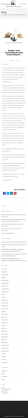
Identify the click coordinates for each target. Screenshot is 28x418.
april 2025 (3, 277)
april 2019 (3, 356)
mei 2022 (3, 325)
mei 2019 (3, 353)
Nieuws (18, 60)
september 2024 (5, 289)
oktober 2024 (4, 286)
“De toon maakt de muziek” (7, 233)
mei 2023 (3, 311)
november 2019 (5, 345)
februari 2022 (4, 331)
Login (2, 387)
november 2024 (5, 283)
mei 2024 (3, 297)
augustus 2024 (4, 291)
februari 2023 (4, 314)
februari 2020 (4, 342)
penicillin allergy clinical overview (8, 249)
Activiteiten (4, 371)
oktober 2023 (4, 305)
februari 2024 (4, 300)
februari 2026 (4, 272)
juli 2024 (3, 294)
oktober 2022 (4, 322)
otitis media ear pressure (7, 254)
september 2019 (5, 351)
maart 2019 (4, 359)
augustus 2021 (4, 337)
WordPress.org (4, 392)
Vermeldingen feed (5, 389)
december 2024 (4, 280)
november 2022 (5, 320)
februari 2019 (4, 362)
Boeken (3, 373)
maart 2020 (4, 339)
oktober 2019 (4, 348)
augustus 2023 (4, 308)
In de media (4, 376)
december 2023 (4, 303)
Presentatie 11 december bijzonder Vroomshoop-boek (14, 260)
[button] (4, 193)
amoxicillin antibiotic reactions (8, 244)
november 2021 (5, 334)
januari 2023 (4, 317)
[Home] (1, 14)
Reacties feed (4, 391)
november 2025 (5, 274)
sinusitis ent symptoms (6, 242)
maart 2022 (4, 328)
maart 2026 (4, 269)
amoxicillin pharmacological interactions (10, 258)
